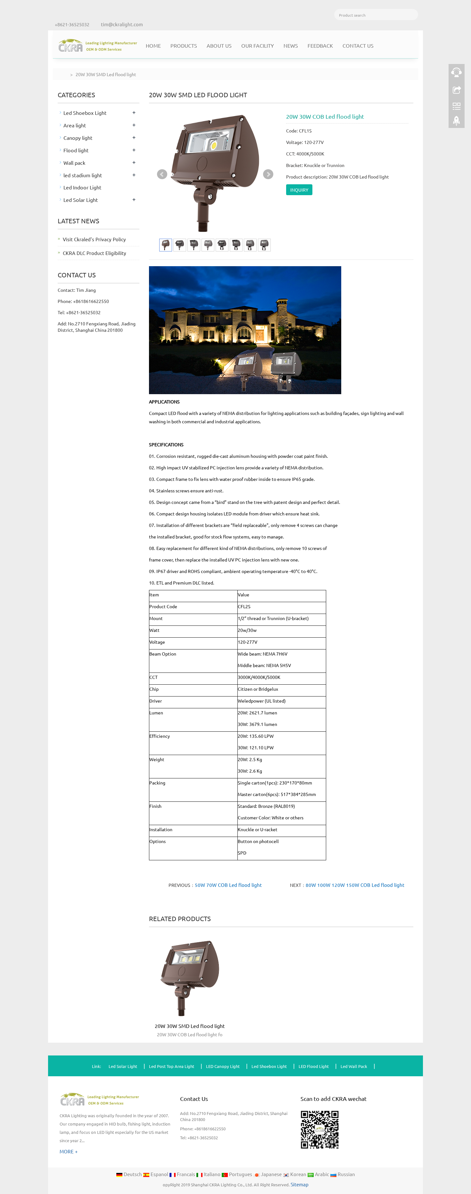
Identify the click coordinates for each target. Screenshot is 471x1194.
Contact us (358, 45)
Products (183, 45)
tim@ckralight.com (122, 24)
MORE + (69, 1151)
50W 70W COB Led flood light (228, 885)
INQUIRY (299, 190)
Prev (162, 174)
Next (268, 174)
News (291, 45)
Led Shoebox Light (85, 112)
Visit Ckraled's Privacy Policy (94, 239)
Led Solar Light (80, 199)
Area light (74, 125)
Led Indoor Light (82, 187)
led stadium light (82, 175)
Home (153, 45)
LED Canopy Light (223, 1066)
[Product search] (413, 14)
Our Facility (257, 45)
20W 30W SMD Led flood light (190, 1026)
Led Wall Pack (354, 1066)
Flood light (76, 150)
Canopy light (78, 137)
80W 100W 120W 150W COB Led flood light (355, 885)
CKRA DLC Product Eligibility (94, 253)
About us (219, 45)
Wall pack (74, 162)
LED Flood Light (314, 1066)
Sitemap (300, 1184)
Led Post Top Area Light (171, 1066)
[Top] (457, 123)
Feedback (320, 45)
